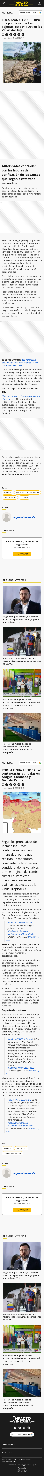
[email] (18, 34)
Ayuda (34, 1465)
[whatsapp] (6, 34)
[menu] (4, 3)
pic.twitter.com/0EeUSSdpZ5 (20, 1067)
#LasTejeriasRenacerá (17, 931)
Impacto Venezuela (24, 517)
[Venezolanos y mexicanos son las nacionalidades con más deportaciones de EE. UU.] (22, 641)
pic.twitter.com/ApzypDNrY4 (20, 934)
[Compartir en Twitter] (14, 34)
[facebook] (10, 34)
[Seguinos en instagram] (24, 1428)
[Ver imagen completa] (38, 44)
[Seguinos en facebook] (29, 1428)
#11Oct (10, 922)
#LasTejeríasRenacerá (17, 1122)
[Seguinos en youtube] (20, 1428)
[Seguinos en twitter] (15, 1428)
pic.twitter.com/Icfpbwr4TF (20, 1125)
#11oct (10, 1099)
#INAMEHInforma (23, 922)
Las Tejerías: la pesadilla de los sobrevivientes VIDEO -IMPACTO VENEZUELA (20, 362)
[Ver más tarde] (3, 34)
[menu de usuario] (39, 3)
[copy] (23, 34)
